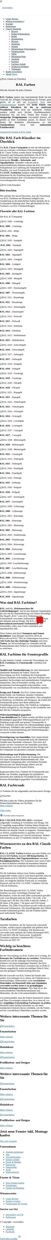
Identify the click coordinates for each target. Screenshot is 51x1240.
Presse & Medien (13, 1162)
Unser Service (12, 1199)
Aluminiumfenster (8, 104)
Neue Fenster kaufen (15, 1183)
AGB (8, 1169)
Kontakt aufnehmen (14, 1152)
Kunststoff (32, 102)
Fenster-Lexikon (13, 1201)
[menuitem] (28, 19)
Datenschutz (11, 1167)
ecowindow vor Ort (14, 1214)
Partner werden (12, 1159)
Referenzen (11, 1217)
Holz (42, 102)
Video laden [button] (5, 810)
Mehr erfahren (6, 806)
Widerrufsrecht (12, 1172)
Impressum (10, 1164)
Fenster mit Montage (15, 1188)
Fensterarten (11, 1185)
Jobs (8, 1154)
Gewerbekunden (13, 1157)
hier (44, 838)
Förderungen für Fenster (16, 1204)
